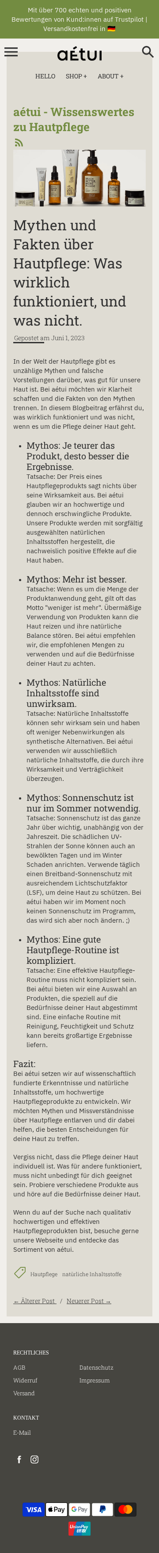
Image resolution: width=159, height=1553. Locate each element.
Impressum (95, 1380)
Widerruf (25, 1380)
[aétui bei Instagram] (35, 1464)
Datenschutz (97, 1367)
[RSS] (18, 145)
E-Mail (22, 1433)
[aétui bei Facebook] (19, 1464)
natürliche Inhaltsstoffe (91, 1273)
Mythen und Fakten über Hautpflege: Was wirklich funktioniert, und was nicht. (69, 272)
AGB (19, 1367)
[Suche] (148, 52)
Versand (24, 1393)
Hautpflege (43, 1273)
